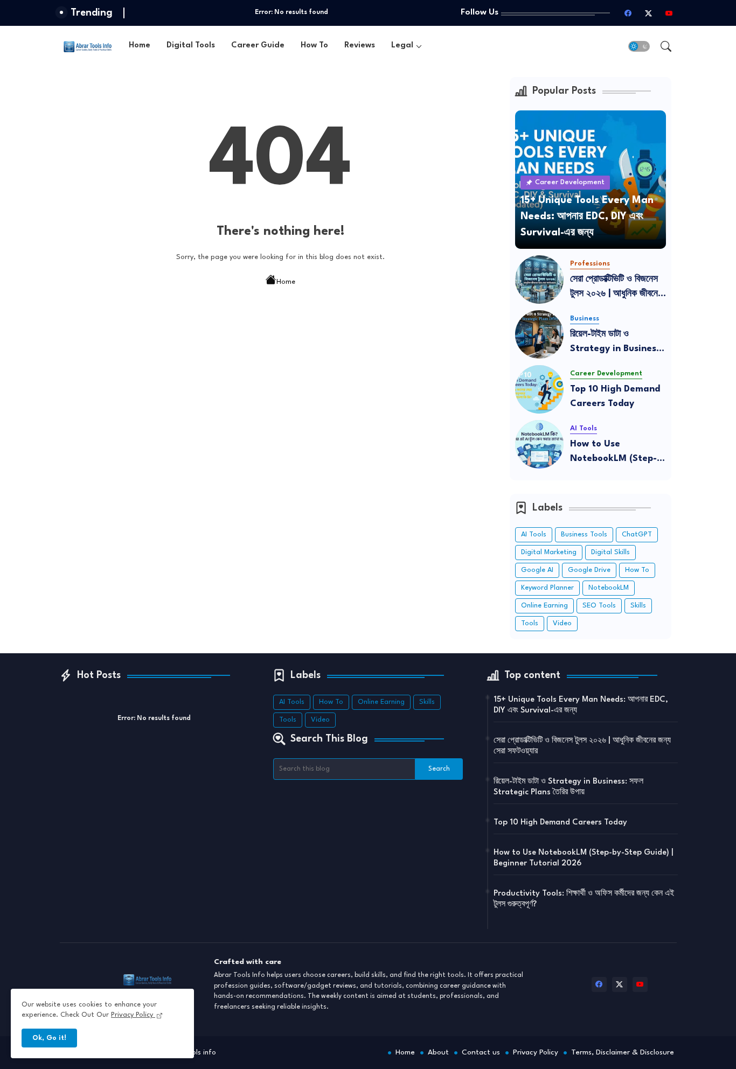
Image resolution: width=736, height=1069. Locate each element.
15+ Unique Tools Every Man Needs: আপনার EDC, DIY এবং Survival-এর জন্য (581, 705)
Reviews (359, 45)
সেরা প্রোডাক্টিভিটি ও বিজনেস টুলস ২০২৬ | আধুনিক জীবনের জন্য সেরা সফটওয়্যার (616, 288)
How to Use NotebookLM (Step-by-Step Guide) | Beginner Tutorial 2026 (613, 452)
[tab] (139, 46)
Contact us (481, 1052)
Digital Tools (190, 45)
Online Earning (544, 605)
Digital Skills (610, 552)
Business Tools (584, 534)
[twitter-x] (648, 12)
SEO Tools (599, 605)
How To (314, 45)
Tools (529, 623)
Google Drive (589, 570)
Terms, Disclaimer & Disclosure (622, 1052)
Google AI (537, 570)
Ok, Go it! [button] (49, 1038)
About (438, 1052)
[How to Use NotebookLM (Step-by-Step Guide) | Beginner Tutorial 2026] (539, 444)
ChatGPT (637, 534)
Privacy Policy (535, 1052)
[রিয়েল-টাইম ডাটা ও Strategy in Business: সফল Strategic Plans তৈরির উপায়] (539, 334)
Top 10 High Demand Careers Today (615, 396)
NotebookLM (608, 587)
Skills (638, 605)
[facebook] (628, 12)
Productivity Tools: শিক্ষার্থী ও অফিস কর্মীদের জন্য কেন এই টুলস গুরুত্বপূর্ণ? (584, 899)
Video (562, 623)
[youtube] (669, 12)
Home (139, 45)
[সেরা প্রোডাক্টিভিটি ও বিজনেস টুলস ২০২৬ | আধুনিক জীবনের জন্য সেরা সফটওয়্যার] (539, 279)
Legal (402, 45)
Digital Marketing (549, 552)
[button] (639, 46)
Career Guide (257, 45)
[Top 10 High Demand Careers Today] (539, 389)
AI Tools (533, 534)
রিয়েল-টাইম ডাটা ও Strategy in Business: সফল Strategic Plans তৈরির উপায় (616, 343)
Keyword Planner (547, 587)
